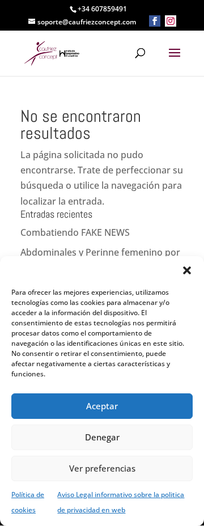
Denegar (102, 437)
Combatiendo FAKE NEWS (75, 232)
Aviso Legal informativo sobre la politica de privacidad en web (120, 502)
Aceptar (102, 406)
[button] (187, 270)
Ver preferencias (102, 468)
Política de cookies (27, 502)
